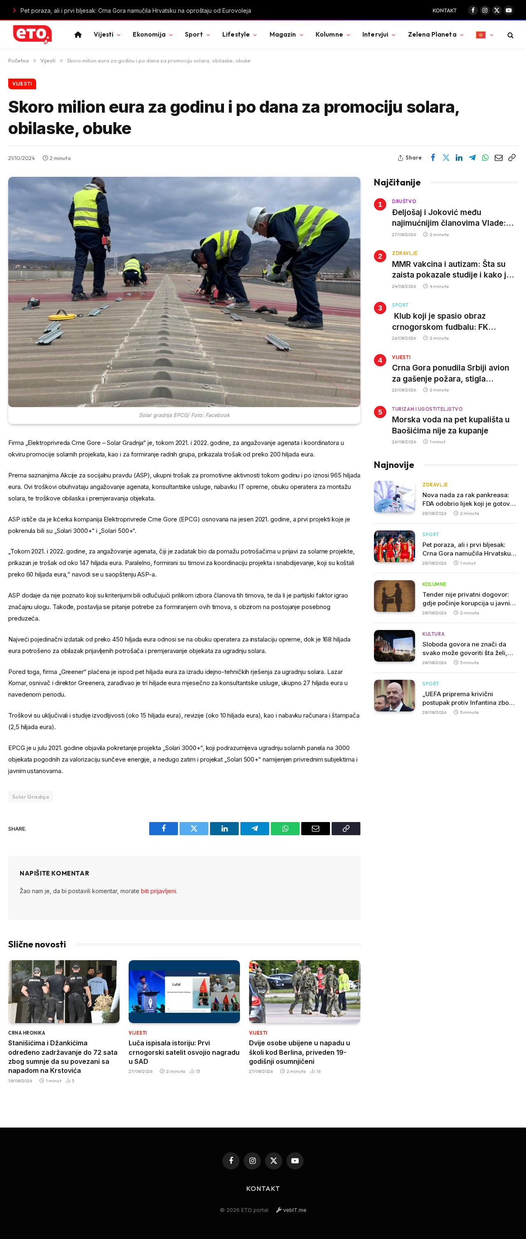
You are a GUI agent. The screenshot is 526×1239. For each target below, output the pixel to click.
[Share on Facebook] (433, 157)
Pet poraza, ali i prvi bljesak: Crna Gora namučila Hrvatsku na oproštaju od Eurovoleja (116, 10)
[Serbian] (485, 35)
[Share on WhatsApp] (485, 157)
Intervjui (375, 34)
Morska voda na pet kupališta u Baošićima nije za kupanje (451, 425)
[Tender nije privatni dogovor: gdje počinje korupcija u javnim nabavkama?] (394, 596)
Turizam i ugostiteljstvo (427, 409)
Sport (194, 34)
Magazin (283, 34)
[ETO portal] (32, 35)
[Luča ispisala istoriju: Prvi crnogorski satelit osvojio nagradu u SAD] (184, 991)
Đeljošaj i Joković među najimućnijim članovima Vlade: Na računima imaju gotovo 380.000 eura (449, 218)
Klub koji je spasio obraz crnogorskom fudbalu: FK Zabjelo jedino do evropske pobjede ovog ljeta (443, 322)
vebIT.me (294, 1210)
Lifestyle (236, 34)
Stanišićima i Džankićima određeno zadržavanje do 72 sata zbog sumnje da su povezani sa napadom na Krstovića (63, 1057)
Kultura (433, 634)
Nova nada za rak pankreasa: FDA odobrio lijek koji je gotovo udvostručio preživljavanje (468, 499)
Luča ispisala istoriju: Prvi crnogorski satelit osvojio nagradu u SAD (184, 1052)
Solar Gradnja (30, 796)
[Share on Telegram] (472, 157)
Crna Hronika (27, 1033)
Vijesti (103, 34)
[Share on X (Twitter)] (446, 157)
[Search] (510, 34)
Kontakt (445, 10)
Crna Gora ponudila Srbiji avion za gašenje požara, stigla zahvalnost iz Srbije (450, 373)
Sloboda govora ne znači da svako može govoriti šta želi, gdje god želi (465, 648)
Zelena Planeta (432, 34)
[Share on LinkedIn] (459, 157)
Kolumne (329, 34)
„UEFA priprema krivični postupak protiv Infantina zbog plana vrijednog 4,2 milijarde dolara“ (467, 698)
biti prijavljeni (158, 890)
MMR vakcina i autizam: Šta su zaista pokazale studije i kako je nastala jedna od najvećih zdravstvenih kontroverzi (451, 270)
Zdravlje (405, 253)
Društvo (404, 201)
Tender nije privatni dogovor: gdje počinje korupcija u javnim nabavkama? (469, 599)
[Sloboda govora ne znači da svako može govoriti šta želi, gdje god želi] (394, 646)
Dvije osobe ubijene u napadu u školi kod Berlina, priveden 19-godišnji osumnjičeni (299, 1052)
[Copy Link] (511, 157)
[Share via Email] (498, 157)
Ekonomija (149, 34)
